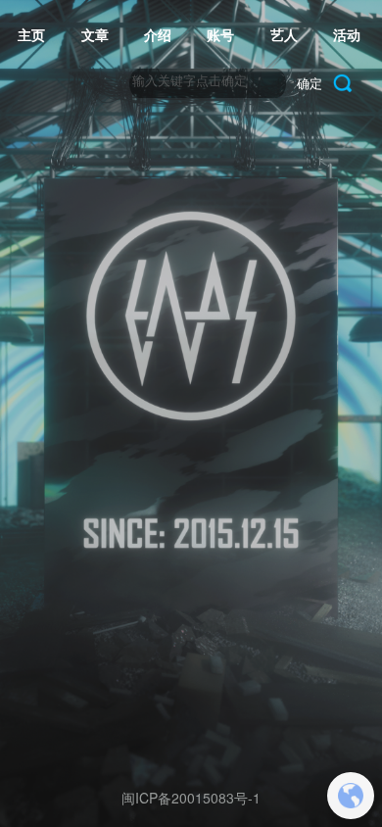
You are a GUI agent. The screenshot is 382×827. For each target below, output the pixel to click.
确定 (309, 82)
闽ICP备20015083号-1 (191, 797)
